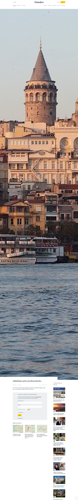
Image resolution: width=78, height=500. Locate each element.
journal (14, 5)
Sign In (58, 2)
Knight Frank (55, 384)
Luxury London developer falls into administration (58, 414)
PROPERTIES (54, 5)
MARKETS (45, 5)
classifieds (23, 5)
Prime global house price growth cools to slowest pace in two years (29, 436)
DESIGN (59, 5)
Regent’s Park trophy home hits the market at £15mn (59, 486)
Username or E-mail (20, 400)
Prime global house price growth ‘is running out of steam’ (42, 435)
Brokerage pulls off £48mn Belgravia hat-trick (59, 400)
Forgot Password (20, 418)
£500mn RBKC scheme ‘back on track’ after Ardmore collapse (58, 458)
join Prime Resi (38, 396)
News (13, 432)
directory (18, 5)
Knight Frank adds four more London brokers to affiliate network (58, 444)
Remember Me (21, 412)
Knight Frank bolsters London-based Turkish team (59, 473)
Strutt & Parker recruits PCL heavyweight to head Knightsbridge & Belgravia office (59, 428)
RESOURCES (63, 5)
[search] (15, 2)
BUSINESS (49, 5)
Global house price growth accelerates (17, 435)
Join (63, 2)
